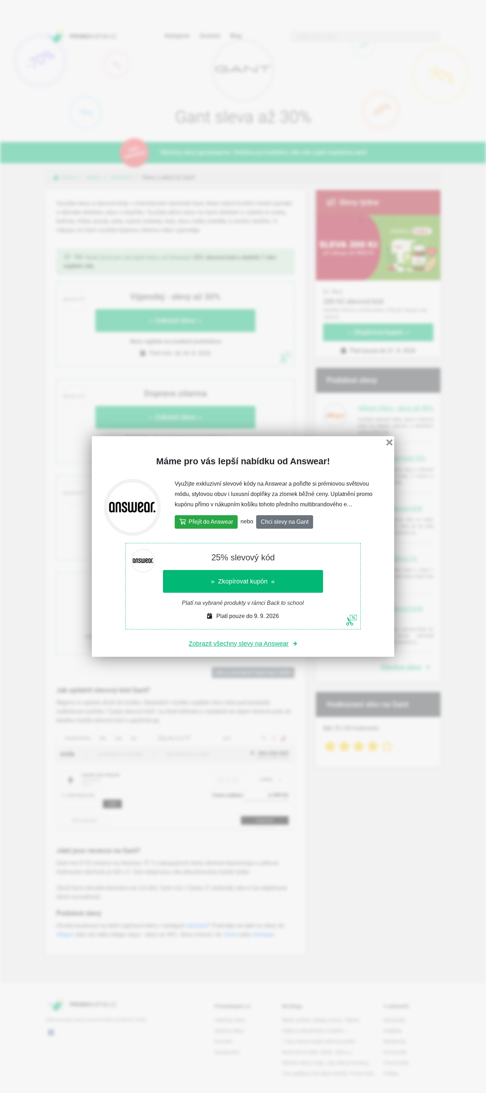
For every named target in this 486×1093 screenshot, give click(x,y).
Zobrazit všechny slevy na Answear (239, 643)
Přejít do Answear (209, 522)
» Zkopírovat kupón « (243, 581)
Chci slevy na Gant (284, 522)
